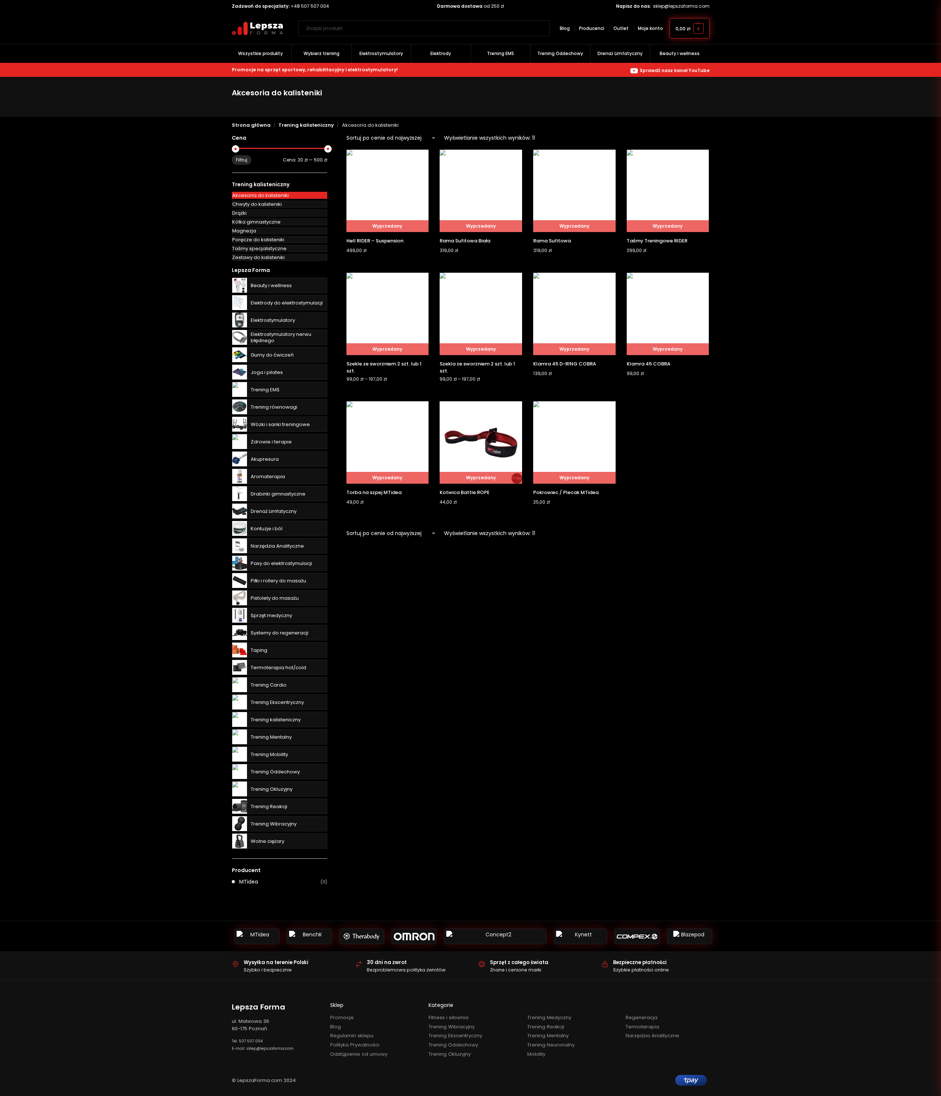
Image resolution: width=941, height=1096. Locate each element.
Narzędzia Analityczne (277, 545)
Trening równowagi (274, 407)
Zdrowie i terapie (271, 441)
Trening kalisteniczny (306, 125)
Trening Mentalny (271, 737)
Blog (565, 28)
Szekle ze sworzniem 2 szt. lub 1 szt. (384, 367)
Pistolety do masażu (275, 598)
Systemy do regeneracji (279, 632)
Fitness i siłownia (448, 1017)
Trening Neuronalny (551, 1044)
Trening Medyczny (549, 1017)
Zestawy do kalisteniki (258, 257)
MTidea (248, 881)
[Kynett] (580, 936)
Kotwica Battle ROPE (465, 492)
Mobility (536, 1054)
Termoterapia (642, 1026)
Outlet (621, 28)
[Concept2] (495, 936)
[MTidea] (257, 936)
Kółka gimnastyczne (256, 221)
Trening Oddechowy (275, 771)
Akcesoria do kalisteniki (260, 195)
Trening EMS (265, 389)
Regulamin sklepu (351, 1035)
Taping (259, 650)
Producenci (591, 28)
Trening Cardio (269, 684)
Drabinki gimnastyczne (278, 493)
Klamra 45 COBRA (648, 363)
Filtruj (241, 160)
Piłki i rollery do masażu (278, 580)
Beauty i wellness (271, 285)
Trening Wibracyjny (274, 823)
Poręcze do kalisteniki (258, 239)
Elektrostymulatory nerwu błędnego (281, 337)
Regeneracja (641, 1017)
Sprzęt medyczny (271, 615)
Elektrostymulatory (273, 320)
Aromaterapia (268, 476)
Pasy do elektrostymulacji (281, 563)
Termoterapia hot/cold (278, 667)
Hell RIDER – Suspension (374, 240)
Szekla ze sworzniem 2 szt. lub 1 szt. (477, 367)
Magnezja (244, 230)
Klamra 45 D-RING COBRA (564, 363)
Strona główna (251, 125)
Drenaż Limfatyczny (274, 511)
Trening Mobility (269, 754)
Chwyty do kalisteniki (257, 204)
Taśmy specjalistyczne (259, 248)
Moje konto (650, 28)
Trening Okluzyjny (271, 789)
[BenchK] (309, 936)
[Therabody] (362, 936)
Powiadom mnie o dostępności (387, 265)
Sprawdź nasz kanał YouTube (675, 70)
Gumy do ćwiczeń (272, 354)
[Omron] (414, 936)
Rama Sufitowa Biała (465, 240)
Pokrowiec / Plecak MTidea (566, 492)
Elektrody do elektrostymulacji (287, 302)
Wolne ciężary (267, 841)
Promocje (342, 1017)
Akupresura (265, 459)
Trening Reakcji (269, 806)
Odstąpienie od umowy (358, 1054)
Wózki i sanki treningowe (280, 424)
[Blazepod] (689, 936)
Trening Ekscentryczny (277, 702)
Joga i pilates (267, 372)
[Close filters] (329, 138)
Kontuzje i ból (266, 528)
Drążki (239, 213)
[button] (690, 28)
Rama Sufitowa (552, 240)
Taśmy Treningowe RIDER (657, 240)
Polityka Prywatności (354, 1044)
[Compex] (637, 936)
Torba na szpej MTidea (374, 492)
